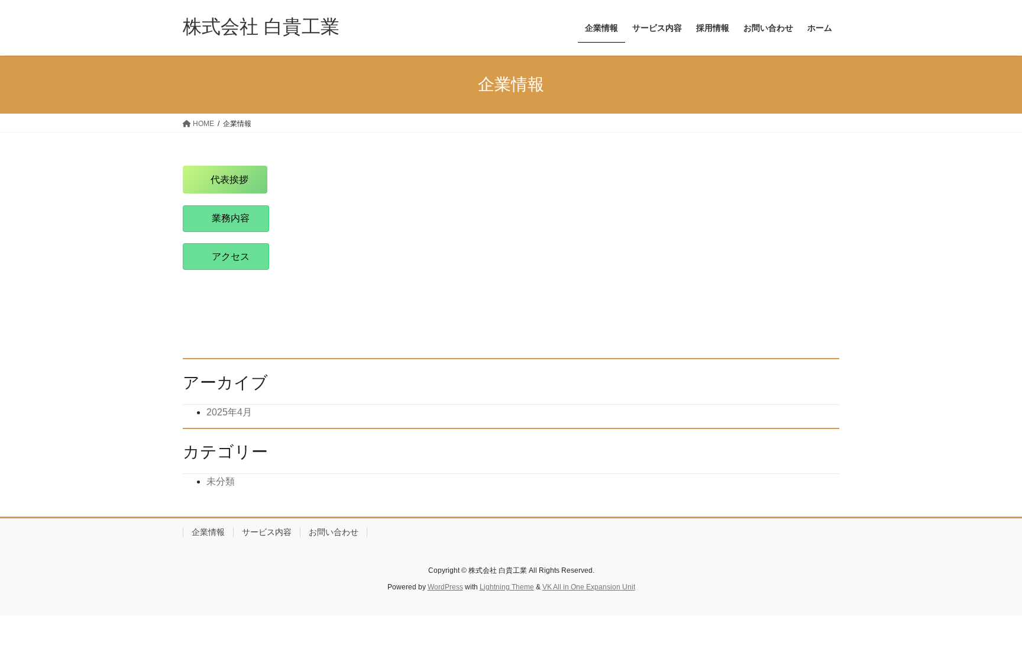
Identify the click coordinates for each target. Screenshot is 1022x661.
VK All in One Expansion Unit (588, 587)
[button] (226, 218)
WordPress (445, 587)
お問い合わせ (333, 532)
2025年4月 (229, 412)
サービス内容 (267, 532)
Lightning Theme (507, 587)
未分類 (220, 481)
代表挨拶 (229, 180)
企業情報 (208, 532)
